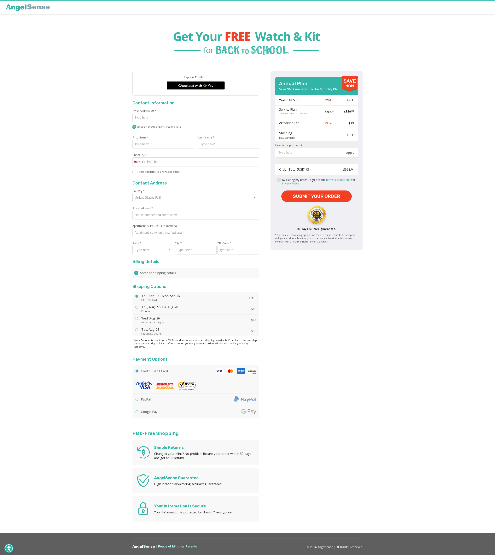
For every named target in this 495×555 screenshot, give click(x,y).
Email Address (164, 111)
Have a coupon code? (288, 145)
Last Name (206, 137)
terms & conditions (338, 180)
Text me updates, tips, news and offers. (159, 171)
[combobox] (139, 162)
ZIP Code (224, 243)
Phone (161, 155)
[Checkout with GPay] (196, 85)
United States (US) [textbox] (148, 197)
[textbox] (153, 250)
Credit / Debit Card (154, 371)
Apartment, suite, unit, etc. (155, 226)
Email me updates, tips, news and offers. (159, 127)
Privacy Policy (290, 183)
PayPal (146, 399)
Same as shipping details (158, 273)
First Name (140, 137)
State (136, 243)
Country (138, 191)
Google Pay (149, 412)
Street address (142, 208)
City (178, 243)
